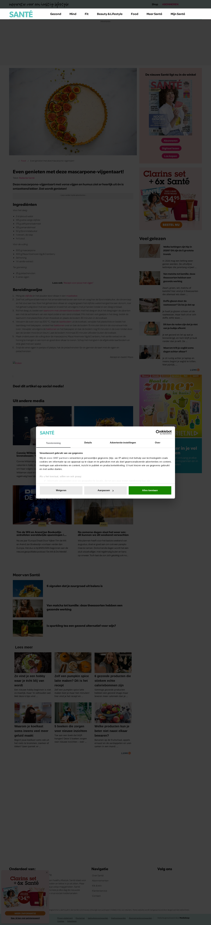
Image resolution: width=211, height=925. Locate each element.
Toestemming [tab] (53, 443)
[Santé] (21, 14)
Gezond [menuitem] (55, 14)
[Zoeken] (199, 13)
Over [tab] (157, 442)
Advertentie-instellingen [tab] (123, 442)
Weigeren (61, 490)
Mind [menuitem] (73, 14)
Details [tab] (88, 442)
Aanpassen (104, 490)
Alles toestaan (150, 490)
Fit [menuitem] (87, 14)
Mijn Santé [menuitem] (178, 14)
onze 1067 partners (58, 458)
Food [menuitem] (134, 14)
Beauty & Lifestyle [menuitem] (109, 14)
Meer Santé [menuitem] (154, 14)
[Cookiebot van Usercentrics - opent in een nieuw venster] (158, 432)
